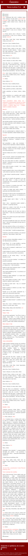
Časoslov (14, 2)
